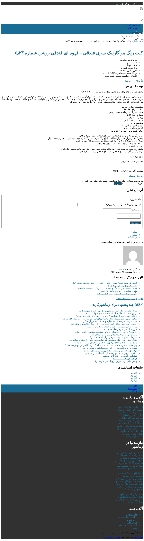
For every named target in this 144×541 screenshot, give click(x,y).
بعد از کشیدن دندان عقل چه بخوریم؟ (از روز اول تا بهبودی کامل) (107, 311)
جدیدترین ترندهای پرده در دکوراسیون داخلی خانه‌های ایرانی (110, 348)
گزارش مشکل (136, 176)
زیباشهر (133, 517)
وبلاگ (134, 391)
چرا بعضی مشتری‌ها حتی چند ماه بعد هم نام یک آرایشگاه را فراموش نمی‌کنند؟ (101, 345)
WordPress (138, 537)
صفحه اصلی (131, 25)
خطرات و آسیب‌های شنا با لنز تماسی (120, 356)
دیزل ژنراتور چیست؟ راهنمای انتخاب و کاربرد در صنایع (112, 326)
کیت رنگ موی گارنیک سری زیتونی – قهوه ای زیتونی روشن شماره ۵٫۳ (105, 283)
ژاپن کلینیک (132, 520)
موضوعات (132, 388)
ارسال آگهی (137, 33)
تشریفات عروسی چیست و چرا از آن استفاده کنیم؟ (113, 337)
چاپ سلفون (131, 514)
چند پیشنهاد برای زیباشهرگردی (112, 304)
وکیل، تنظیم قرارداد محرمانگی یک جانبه (118, 291)
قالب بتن (133, 525)
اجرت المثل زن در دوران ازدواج (122, 285)
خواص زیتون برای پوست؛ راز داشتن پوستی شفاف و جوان (110, 350)
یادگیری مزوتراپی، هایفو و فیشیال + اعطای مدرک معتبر (111, 353)
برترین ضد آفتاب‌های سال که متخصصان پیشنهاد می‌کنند (111, 313)
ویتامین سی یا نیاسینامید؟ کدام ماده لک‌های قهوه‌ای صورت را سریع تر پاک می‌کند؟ (99, 319)
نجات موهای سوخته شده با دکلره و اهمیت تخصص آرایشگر (110, 321)
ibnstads (122, 269)
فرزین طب (132, 522)
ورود (119, 3)
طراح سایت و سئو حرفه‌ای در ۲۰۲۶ (120, 329)
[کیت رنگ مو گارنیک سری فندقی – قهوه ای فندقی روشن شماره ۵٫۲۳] (134, 81)
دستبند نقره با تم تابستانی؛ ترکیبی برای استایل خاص (113, 334)
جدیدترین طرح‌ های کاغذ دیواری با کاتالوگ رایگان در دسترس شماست (105, 342)
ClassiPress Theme (112, 537)
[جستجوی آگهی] (142, 39)
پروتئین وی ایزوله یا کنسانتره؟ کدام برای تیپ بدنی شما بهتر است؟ (106, 316)
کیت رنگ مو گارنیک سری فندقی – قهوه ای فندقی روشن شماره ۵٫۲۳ (79, 52)
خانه (141, 41)
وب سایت (136, 209)
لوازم (134, 41)
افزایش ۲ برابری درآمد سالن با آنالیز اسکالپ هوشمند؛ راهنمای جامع (106, 332)
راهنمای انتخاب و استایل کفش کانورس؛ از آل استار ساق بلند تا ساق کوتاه (103, 324)
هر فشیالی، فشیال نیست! (125, 358)
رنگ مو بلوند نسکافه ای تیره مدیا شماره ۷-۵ (117, 293)
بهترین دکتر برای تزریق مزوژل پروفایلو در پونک (115, 361)
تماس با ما (132, 28)
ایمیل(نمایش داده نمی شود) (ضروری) (123, 204)
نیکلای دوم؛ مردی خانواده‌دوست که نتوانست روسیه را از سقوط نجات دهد (103, 340)
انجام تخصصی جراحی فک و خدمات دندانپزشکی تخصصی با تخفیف (107, 288)
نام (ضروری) (135, 199)
